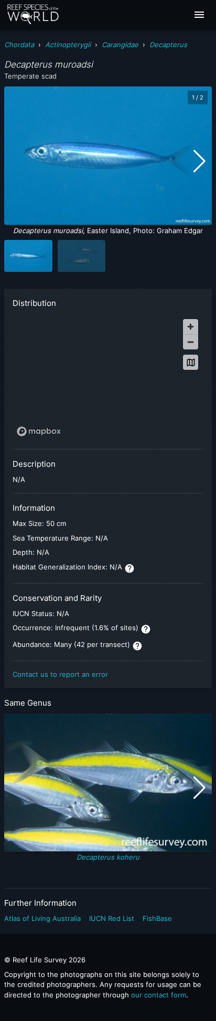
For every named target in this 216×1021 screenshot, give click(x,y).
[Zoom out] (190, 341)
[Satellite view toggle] (190, 362)
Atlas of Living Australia (42, 918)
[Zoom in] (190, 326)
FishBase (157, 918)
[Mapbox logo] (39, 431)
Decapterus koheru (108, 857)
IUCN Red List (111, 918)
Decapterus (168, 44)
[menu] (199, 14)
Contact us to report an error (60, 674)
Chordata (19, 44)
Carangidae (120, 44)
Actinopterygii (68, 44)
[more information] (129, 568)
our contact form (158, 995)
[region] (108, 377)
